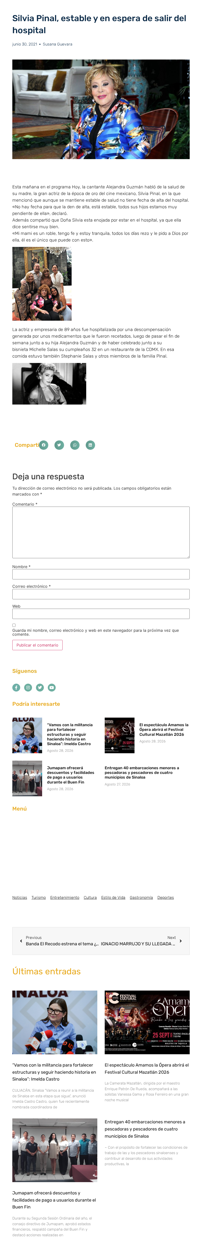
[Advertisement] (101, 853)
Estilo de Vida (113, 897)
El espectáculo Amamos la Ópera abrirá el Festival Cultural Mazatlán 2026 (163, 730)
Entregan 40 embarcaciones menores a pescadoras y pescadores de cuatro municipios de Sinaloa (142, 773)
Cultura (90, 897)
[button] (43, 445)
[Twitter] (40, 688)
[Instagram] (28, 688)
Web (16, 606)
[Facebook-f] (16, 688)
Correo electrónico (31, 586)
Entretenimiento (64, 897)
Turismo (39, 897)
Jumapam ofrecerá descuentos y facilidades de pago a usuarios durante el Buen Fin (70, 775)
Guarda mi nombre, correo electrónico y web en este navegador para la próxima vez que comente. (95, 632)
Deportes (165, 897)
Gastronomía (141, 897)
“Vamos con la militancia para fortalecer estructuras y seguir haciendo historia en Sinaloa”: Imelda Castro (70, 734)
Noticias (19, 897)
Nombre (21, 567)
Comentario (24, 504)
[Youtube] (52, 688)
